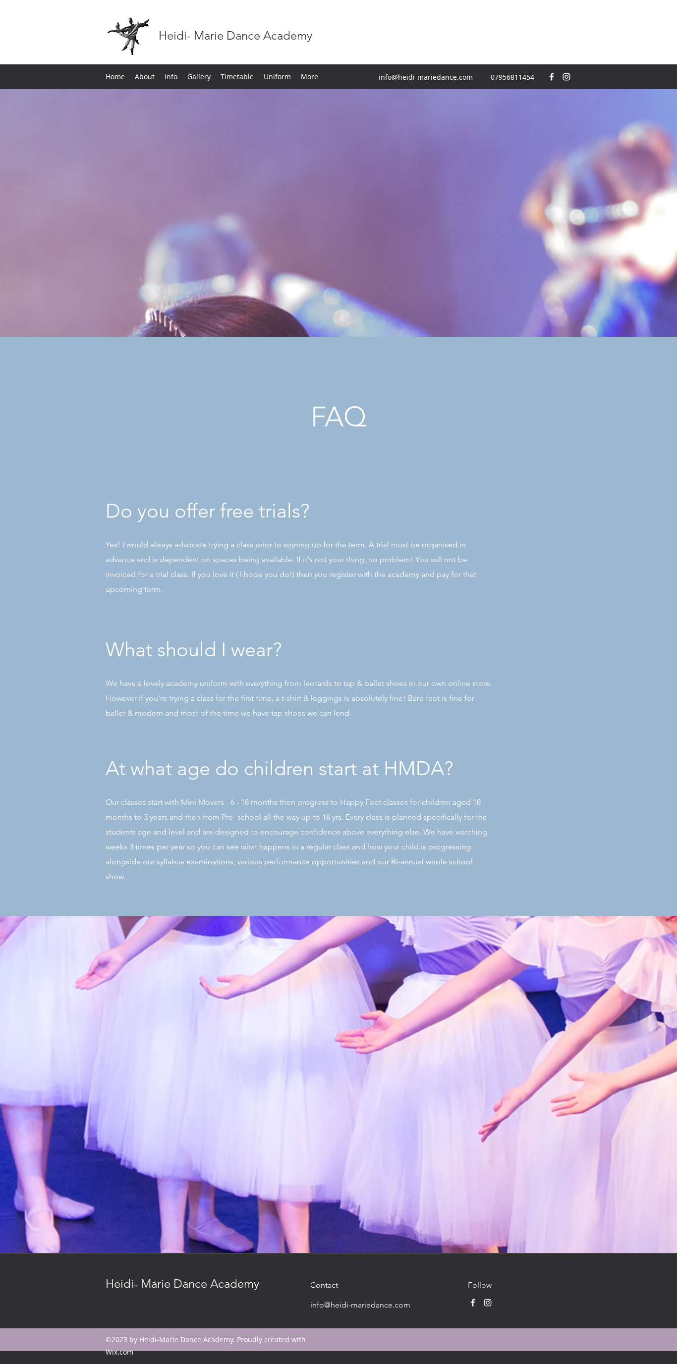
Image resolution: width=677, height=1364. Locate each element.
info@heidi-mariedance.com (426, 77)
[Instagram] (566, 77)
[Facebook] (552, 77)
